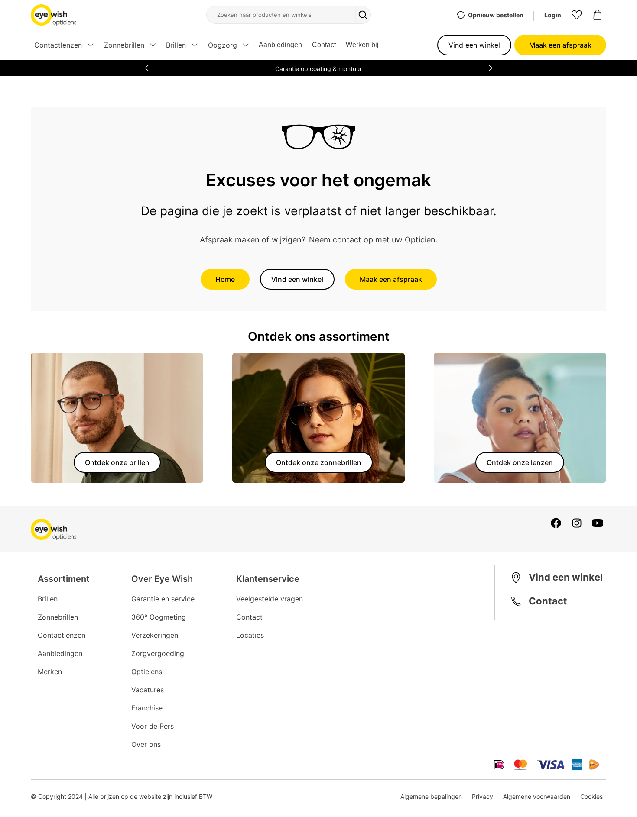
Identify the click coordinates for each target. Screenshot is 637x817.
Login (552, 15)
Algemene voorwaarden (536, 796)
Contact (324, 44)
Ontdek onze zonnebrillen (318, 462)
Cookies (591, 796)
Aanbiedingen (280, 44)
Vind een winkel (474, 45)
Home (225, 279)
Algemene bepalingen (431, 796)
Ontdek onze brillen (117, 462)
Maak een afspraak (560, 45)
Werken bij (362, 44)
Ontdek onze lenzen (520, 462)
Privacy (482, 796)
